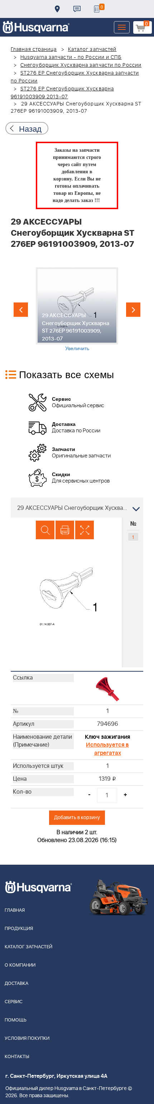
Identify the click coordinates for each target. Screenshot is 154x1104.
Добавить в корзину (77, 817)
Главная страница (34, 49)
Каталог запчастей (92, 49)
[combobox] (77, 508)
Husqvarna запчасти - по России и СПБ (71, 57)
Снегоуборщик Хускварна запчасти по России (80, 65)
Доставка (57, 9)
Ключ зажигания (107, 737)
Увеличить (77, 348)
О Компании (20, 965)
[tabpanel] (77, 309)
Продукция (19, 928)
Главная (15, 910)
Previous (21, 309)
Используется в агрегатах (107, 749)
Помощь (16, 1020)
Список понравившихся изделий (96, 9)
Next (133, 309)
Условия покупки (27, 1038)
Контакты (77, 9)
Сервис (14, 1002)
